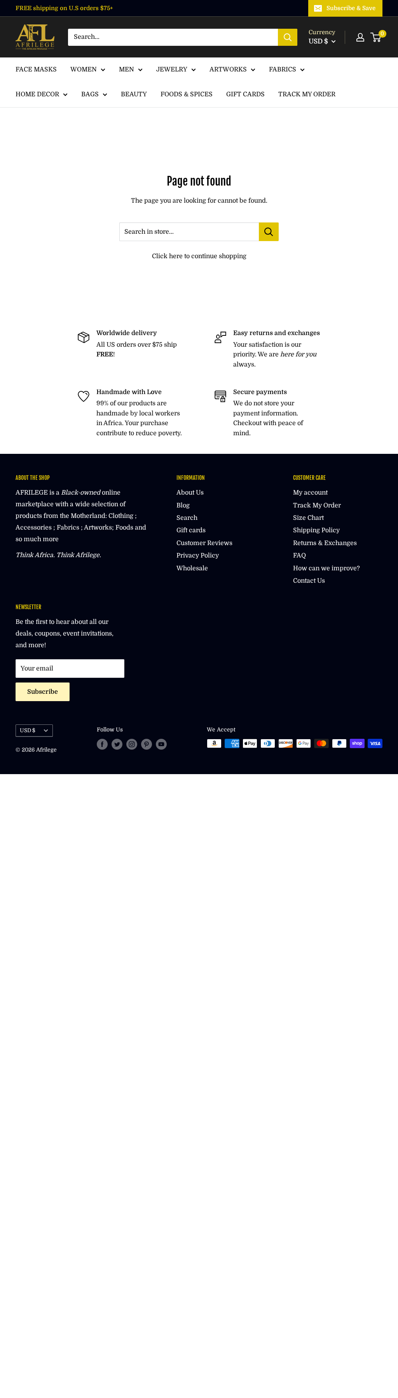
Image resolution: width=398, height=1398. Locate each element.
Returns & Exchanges (325, 543)
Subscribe (42, 691)
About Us (190, 492)
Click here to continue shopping (199, 256)
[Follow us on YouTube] (161, 744)
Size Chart (308, 517)
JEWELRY (171, 69)
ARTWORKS (228, 69)
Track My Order (317, 505)
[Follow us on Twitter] (117, 744)
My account (310, 492)
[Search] (287, 37)
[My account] (360, 37)
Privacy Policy (197, 555)
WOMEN (83, 69)
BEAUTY (134, 94)
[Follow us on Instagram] (131, 744)
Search (186, 517)
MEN (126, 69)
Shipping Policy (316, 530)
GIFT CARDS (245, 94)
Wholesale (192, 568)
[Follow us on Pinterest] (146, 744)
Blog (183, 505)
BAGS (90, 94)
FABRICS (282, 69)
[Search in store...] (269, 231)
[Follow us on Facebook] (102, 744)
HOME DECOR (37, 94)
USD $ (27, 730)
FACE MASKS (36, 69)
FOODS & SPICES (187, 94)
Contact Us (309, 580)
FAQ (299, 555)
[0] (376, 37)
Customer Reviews (204, 543)
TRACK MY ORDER (306, 94)
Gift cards (191, 530)
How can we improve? (326, 568)
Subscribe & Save (350, 8)
